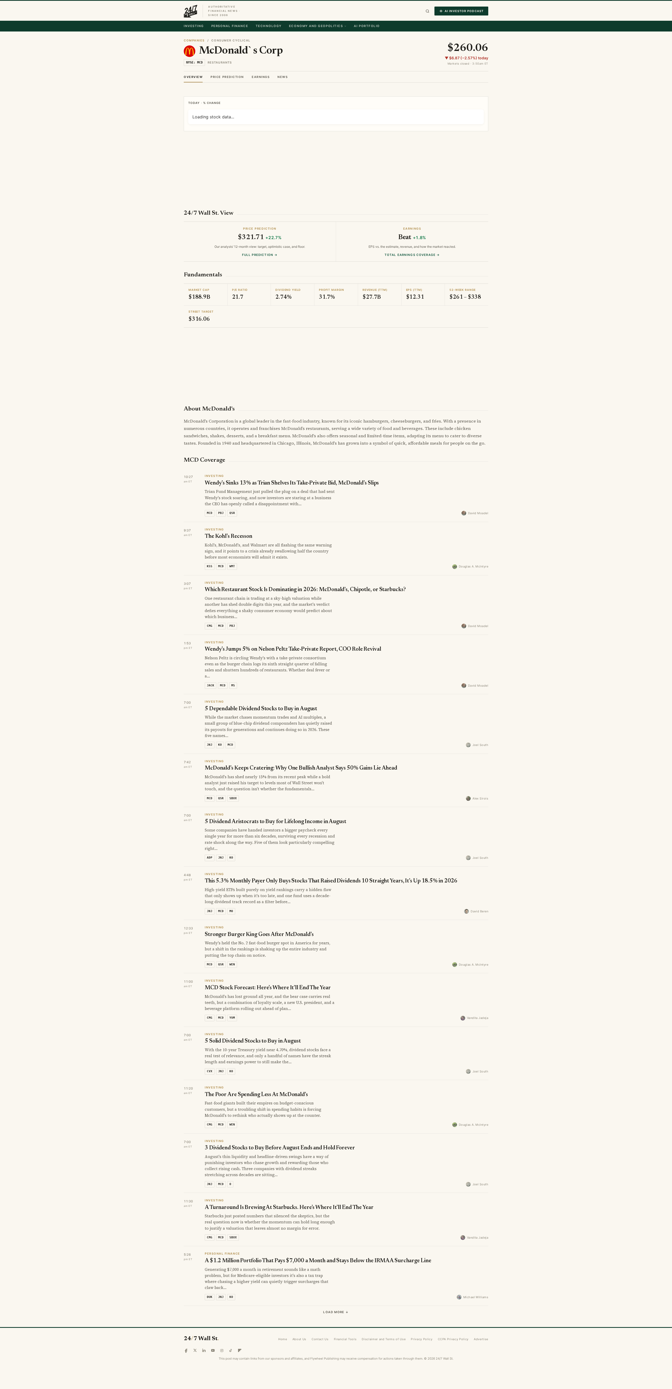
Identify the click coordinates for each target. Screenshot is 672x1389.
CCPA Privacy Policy (453, 1339)
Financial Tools (345, 1339)
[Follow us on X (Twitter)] (195, 1350)
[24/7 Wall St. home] (190, 11)
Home (282, 1339)
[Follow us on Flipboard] (239, 1350)
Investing (194, 26)
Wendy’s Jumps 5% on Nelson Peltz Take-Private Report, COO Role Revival (293, 649)
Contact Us (320, 1339)
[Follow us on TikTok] (230, 1350)
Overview (193, 77)
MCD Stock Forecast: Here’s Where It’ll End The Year (268, 988)
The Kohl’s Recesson (228, 536)
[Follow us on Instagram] (221, 1350)
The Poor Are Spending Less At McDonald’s (256, 1095)
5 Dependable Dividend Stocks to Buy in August (261, 709)
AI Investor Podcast (464, 11)
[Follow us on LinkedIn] (204, 1350)
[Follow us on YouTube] (213, 1350)
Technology (269, 26)
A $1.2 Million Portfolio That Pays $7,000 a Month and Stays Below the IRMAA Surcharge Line (318, 1261)
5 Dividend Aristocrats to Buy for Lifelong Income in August (275, 822)
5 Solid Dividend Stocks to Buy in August (253, 1041)
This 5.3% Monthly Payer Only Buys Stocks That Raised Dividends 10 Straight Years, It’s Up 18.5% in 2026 (331, 881)
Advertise (481, 1339)
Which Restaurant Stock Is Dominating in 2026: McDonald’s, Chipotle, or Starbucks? (305, 590)
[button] (427, 11)
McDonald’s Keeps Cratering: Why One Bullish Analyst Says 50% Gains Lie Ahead (301, 768)
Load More (336, 1312)
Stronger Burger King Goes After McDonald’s (259, 935)
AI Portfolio (367, 26)
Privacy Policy (421, 1339)
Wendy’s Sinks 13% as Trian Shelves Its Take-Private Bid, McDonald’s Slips (292, 483)
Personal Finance (229, 26)
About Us (299, 1339)
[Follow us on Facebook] (186, 1350)
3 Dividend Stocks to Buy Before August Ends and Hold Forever (280, 1148)
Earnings (261, 77)
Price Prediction (227, 77)
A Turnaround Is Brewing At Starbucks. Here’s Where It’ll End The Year (289, 1208)
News (282, 77)
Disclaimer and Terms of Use (384, 1339)
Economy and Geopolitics (316, 26)
